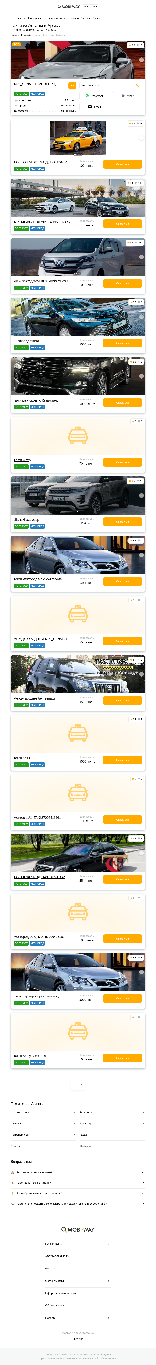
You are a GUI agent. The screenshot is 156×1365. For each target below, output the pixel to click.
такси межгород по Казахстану (36, 400)
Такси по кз (22, 758)
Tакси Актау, (22, 460)
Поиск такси (34, 17)
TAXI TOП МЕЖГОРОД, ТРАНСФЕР (40, 162)
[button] (75, 76)
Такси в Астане (55, 17)
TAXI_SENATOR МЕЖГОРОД (35, 84)
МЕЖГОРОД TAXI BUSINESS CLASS (41, 281)
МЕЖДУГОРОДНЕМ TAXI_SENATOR (41, 639)
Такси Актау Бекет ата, (30, 1056)
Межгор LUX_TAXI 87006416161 (37, 817)
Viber (130, 95)
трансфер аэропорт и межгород (37, 996)
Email (97, 106)
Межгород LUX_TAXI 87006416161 (39, 937)
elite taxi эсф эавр (26, 520)
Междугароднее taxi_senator (34, 698)
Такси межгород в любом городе (38, 579)
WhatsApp (97, 95)
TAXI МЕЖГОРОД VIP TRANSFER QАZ (43, 222)
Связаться (122, 164)
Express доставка (26, 341)
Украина (78, 1339)
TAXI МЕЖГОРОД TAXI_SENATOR (39, 877)
